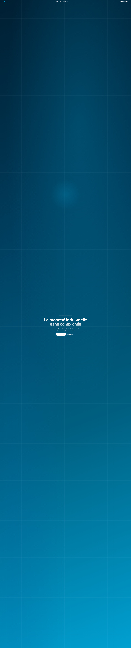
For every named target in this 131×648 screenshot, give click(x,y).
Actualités (64, 1)
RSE (60, 1)
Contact (68, 1)
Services (56, 1)
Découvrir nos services (71, 334)
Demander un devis (124, 1)
